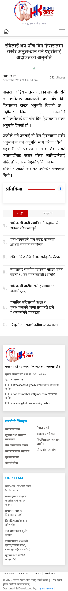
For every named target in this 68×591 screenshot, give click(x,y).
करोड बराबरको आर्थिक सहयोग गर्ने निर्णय (32, 242)
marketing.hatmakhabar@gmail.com (31, 403)
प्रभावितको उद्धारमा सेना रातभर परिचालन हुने (35, 225)
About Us (9, 573)
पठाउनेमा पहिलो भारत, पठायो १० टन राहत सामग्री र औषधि (36, 272)
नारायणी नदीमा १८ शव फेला (34, 325)
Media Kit (50, 573)
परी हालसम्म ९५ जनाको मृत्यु (32, 288)
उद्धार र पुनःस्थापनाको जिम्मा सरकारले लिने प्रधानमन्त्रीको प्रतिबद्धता (32, 308)
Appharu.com (46, 588)
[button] (61, 31)
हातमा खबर (9, 75)
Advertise (23, 573)
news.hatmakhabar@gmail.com (29, 394)
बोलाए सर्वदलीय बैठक (35, 257)
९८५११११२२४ (17, 379)
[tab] (20, 214)
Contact (37, 573)
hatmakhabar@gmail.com (25, 385)
